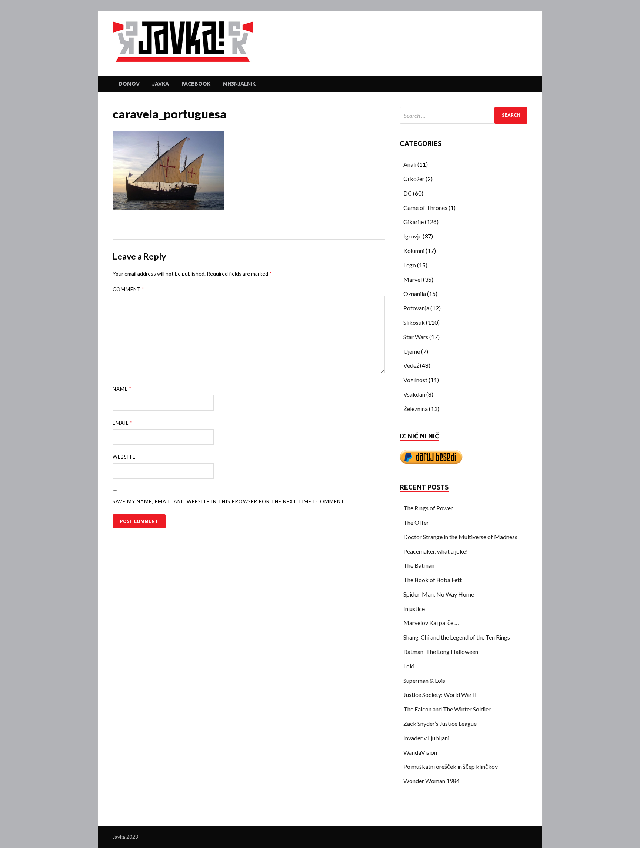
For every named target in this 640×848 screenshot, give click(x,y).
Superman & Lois (424, 680)
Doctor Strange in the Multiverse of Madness (460, 536)
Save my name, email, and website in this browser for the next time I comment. (229, 501)
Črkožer (413, 178)
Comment (128, 289)
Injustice (414, 608)
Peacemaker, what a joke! (435, 551)
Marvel (412, 279)
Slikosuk (414, 322)
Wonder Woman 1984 (431, 780)
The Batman (418, 565)
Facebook (195, 84)
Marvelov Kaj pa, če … (431, 622)
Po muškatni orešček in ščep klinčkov (450, 766)
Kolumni (413, 250)
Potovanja (416, 307)
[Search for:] (463, 115)
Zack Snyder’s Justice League (440, 723)
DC (407, 193)
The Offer (416, 522)
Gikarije (413, 221)
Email (122, 423)
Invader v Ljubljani (426, 737)
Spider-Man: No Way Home (438, 594)
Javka (160, 84)
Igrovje (412, 236)
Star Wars (415, 336)
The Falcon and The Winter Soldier (447, 708)
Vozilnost (415, 379)
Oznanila (414, 293)
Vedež (411, 365)
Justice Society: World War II (440, 694)
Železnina (415, 408)
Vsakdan (414, 394)
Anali (409, 164)
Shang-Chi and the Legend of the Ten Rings (456, 637)
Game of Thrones (425, 207)
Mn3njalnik (239, 84)
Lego (409, 264)
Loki (408, 666)
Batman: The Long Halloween (440, 651)
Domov (129, 84)
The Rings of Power (428, 507)
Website (124, 457)
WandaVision (420, 752)
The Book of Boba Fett (432, 579)
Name (122, 389)
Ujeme (411, 351)
